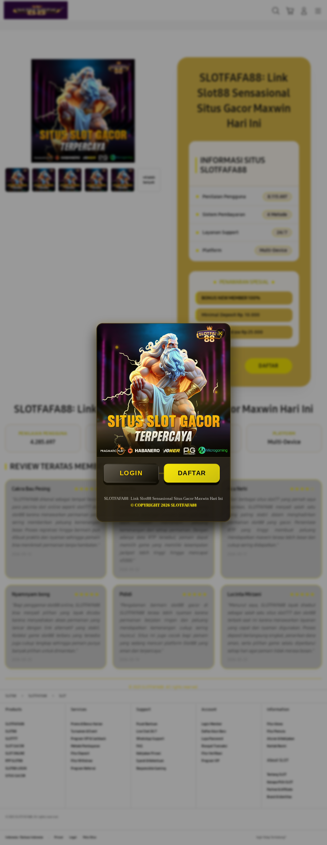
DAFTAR (192, 473)
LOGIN (131, 473)
